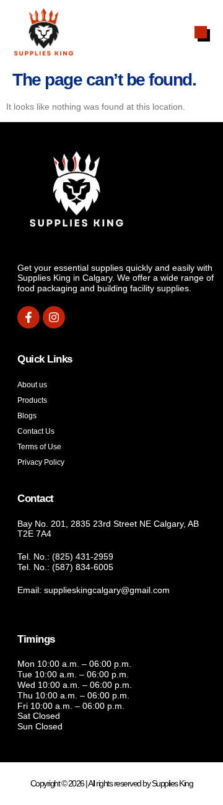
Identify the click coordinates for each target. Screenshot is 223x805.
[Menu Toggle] (201, 32)
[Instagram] (54, 317)
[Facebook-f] (28, 317)
